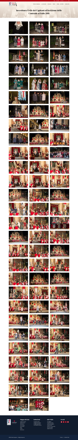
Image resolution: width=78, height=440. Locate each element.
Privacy (61, 437)
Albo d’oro (22, 424)
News (54, 0)
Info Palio (61, 4)
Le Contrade (44, 4)
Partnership (62, 0)
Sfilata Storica (22, 422)
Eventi (54, 4)
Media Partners (50, 428)
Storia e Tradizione (36, 4)
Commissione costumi (37, 425)
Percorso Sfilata (50, 427)
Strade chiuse (49, 425)
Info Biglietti (49, 421)
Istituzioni (49, 4)
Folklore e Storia (23, 421)
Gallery (58, 4)
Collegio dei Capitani (37, 422)
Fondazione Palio (37, 421)
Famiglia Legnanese (37, 424)
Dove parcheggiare (50, 424)
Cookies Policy (66, 437)
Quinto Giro (67, 4)
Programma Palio (50, 422)
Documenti (57, 0)
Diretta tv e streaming (51, 426)
